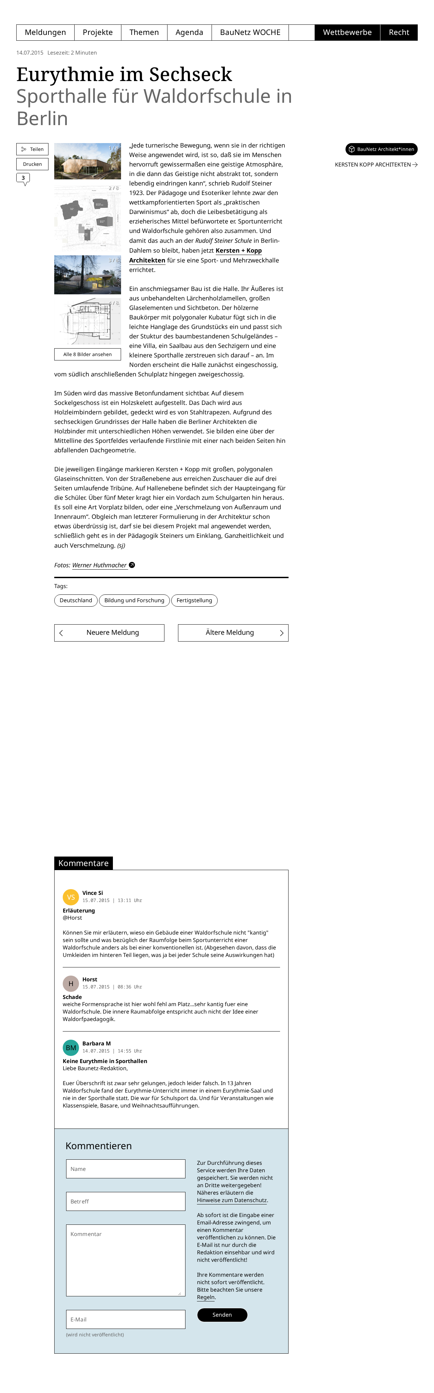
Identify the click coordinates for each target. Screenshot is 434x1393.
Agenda (189, 32)
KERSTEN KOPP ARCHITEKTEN (373, 164)
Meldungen (45, 32)
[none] (382, 149)
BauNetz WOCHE (250, 32)
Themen (144, 32)
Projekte (98, 32)
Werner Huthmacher (99, 565)
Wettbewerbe (347, 32)
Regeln (206, 1297)
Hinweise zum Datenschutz (232, 1200)
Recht (399, 32)
